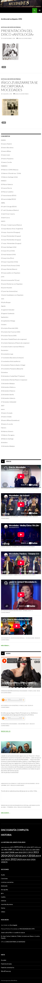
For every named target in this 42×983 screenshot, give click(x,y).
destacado (4, 886)
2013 (36, 852)
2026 (33, 859)
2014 (4, 855)
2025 (29, 860)
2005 (38, 850)
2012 (30, 852)
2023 (19, 859)
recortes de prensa (14, 27)
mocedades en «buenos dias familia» (13, 638)
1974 (21, 847)
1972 (12, 847)
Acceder (3, 960)
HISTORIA (6, 834)
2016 (18, 855)
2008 (11, 852)
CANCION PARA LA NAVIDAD (15, 942)
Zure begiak (13, 925)
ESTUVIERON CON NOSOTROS (9, 705)
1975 (25, 847)
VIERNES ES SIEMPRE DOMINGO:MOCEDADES (14, 691)
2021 (7, 859)
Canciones (4, 878)
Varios (3, 908)
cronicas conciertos (7, 882)
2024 (24, 860)
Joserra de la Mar (6, 932)
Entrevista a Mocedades (9, 724)
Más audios (5, 813)
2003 (30, 850)
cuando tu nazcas (19, 932)
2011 (25, 852)
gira (2, 893)
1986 (17, 850)
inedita (3, 897)
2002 (27, 850)
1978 (36, 847)
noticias (4, 27)
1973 (16, 847)
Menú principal (39, 10)
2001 (23, 850)
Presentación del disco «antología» (17, 32)
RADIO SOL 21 (5, 731)
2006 (3, 852)
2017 (25, 855)
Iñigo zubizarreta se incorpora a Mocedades (19, 86)
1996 (20, 850)
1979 (39, 847)
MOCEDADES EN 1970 (27, 929)
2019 (38, 855)
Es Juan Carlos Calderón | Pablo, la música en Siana (17, 936)
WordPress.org (6, 971)
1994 (4, 67)
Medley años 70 (6, 546)
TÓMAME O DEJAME (7, 575)
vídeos (3, 912)
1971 (8, 847)
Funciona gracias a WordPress (9, 980)
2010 (21, 852)
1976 (28, 847)
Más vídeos (5, 645)
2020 (3, 860)
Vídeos (8, 461)
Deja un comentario (25, 38)
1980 (2, 849)
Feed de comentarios (7, 967)
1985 (13, 850)
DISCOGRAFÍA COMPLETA (15, 830)
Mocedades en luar (7, 488)
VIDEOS (4, 862)
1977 (32, 847)
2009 (16, 852)
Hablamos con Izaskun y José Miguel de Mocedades (18, 783)
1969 (2, 847)
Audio (8, 653)
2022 (14, 859)
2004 (34, 850)
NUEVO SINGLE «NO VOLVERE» (10, 516)
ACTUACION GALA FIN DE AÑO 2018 (11, 610)
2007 (7, 852)
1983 (5, 850)
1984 (10, 849)
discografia (4, 889)
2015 (11, 855)
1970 (5, 847)
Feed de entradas (6, 964)
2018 (31, 855)
